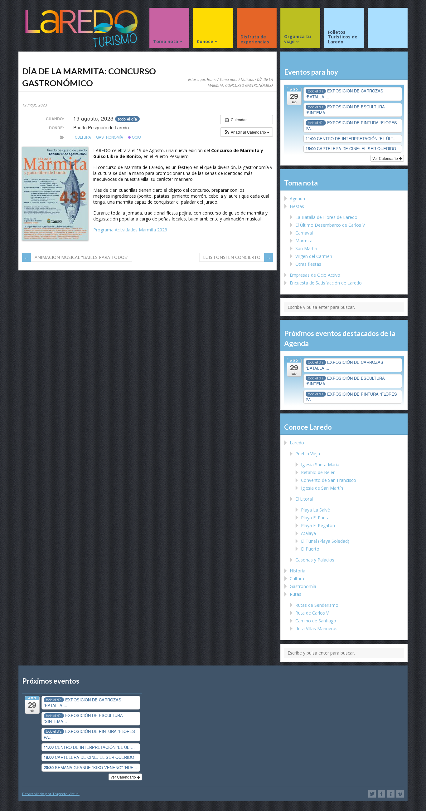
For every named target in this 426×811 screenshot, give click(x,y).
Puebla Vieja (307, 454)
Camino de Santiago (315, 621)
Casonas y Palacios (314, 560)
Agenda (297, 198)
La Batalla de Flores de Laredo (326, 217)
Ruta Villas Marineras (316, 628)
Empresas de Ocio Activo (315, 275)
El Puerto (310, 549)
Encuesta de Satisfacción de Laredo (326, 283)
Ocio (136, 137)
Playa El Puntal (316, 518)
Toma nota (229, 79)
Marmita (303, 241)
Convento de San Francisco (328, 480)
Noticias (247, 79)
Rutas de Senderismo (316, 605)
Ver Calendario (385, 158)
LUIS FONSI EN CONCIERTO (231, 257)
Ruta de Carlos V (312, 613)
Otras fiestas (308, 264)
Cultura (83, 137)
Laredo (297, 443)
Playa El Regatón (318, 525)
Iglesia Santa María (320, 464)
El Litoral (304, 499)
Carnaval (304, 233)
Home (211, 79)
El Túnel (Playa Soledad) (325, 541)
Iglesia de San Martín (322, 488)
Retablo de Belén (318, 472)
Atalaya (308, 533)
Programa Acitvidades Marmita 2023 (130, 230)
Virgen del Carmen (313, 256)
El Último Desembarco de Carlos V (330, 225)
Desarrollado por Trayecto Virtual (51, 793)
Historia (297, 571)
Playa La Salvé (315, 510)
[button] (246, 132)
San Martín (306, 248)
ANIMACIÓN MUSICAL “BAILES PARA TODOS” (81, 257)
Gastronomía (109, 137)
